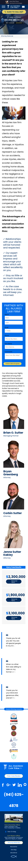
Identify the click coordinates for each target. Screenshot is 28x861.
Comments (8, 352)
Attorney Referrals (14, 843)
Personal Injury (14, 581)
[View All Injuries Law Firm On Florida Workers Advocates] (13, 751)
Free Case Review (13, 776)
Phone (10, 335)
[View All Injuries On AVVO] (13, 716)
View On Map (11, 832)
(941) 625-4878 (14, 800)
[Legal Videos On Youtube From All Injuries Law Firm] (25, 785)
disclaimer (13, 853)
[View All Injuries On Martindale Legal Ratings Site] (13, 722)
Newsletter (13, 847)
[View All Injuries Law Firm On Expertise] (14, 757)
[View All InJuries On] (13, 745)
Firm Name (8, 344)
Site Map (14, 850)
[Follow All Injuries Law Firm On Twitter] (14, 785)
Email (10, 327)
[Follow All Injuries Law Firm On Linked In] (20, 785)
